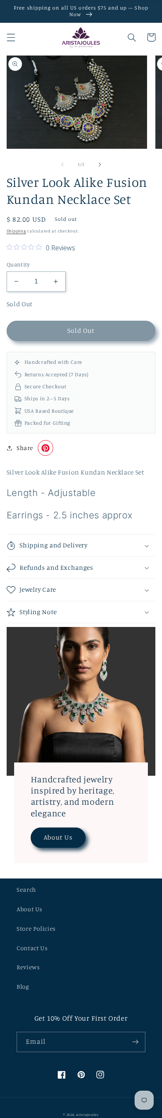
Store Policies (36, 928)
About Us (58, 837)
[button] (10, 37)
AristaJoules (87, 1114)
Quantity (18, 264)
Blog (23, 986)
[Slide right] (100, 164)
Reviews (28, 966)
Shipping (16, 230)
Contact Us (32, 947)
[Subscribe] (135, 1042)
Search (26, 889)
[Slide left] (62, 164)
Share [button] (25, 447)
